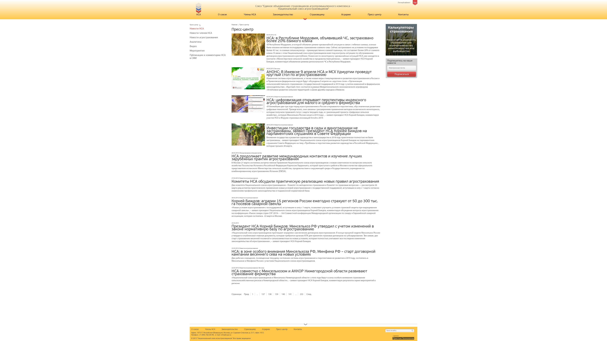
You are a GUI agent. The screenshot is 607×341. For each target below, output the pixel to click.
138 (269, 294)
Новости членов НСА (201, 33)
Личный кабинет (404, 3)
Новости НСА (197, 28)
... (257, 294)
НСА (198, 14)
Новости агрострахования (204, 37)
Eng (415, 3)
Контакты (403, 14)
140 (283, 294)
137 (263, 294)
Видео (193, 46)
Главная (234, 25)
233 (301, 294)
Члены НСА (250, 14)
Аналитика (195, 41)
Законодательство (283, 14)
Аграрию (346, 14)
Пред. (246, 294)
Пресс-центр (374, 14)
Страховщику (317, 14)
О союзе (222, 14)
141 (290, 294)
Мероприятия (197, 50)
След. (309, 294)
